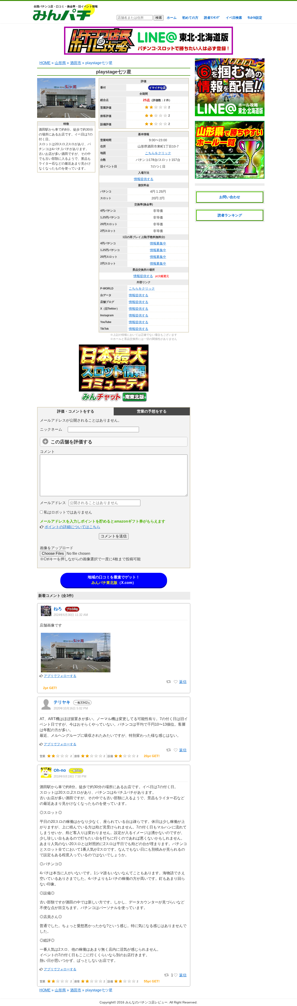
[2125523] (176, 682)
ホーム (172, 17)
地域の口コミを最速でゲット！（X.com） (114, 580)
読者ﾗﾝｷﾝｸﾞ (212, 17)
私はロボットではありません (67, 512)
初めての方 (190, 17)
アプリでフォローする (60, 676)
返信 (183, 682)
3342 (82, 702)
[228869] (176, 750)
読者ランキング (230, 215)
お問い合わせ (229, 197)
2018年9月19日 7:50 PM (70, 776)
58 (76, 770)
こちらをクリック (158, 153)
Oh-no (60, 770)
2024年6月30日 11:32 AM (71, 615)
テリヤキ (62, 702)
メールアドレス (53, 503)
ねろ (58, 608)
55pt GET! (152, 981)
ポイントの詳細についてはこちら (72, 527)
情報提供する (143, 179)
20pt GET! (152, 756)
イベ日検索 (234, 17)
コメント (47, 452)
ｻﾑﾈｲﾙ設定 (255, 17)
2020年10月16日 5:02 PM (71, 708)
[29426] (176, 975)
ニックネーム (51, 429)
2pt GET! (50, 688)
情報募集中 (158, 243)
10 (72, 609)
